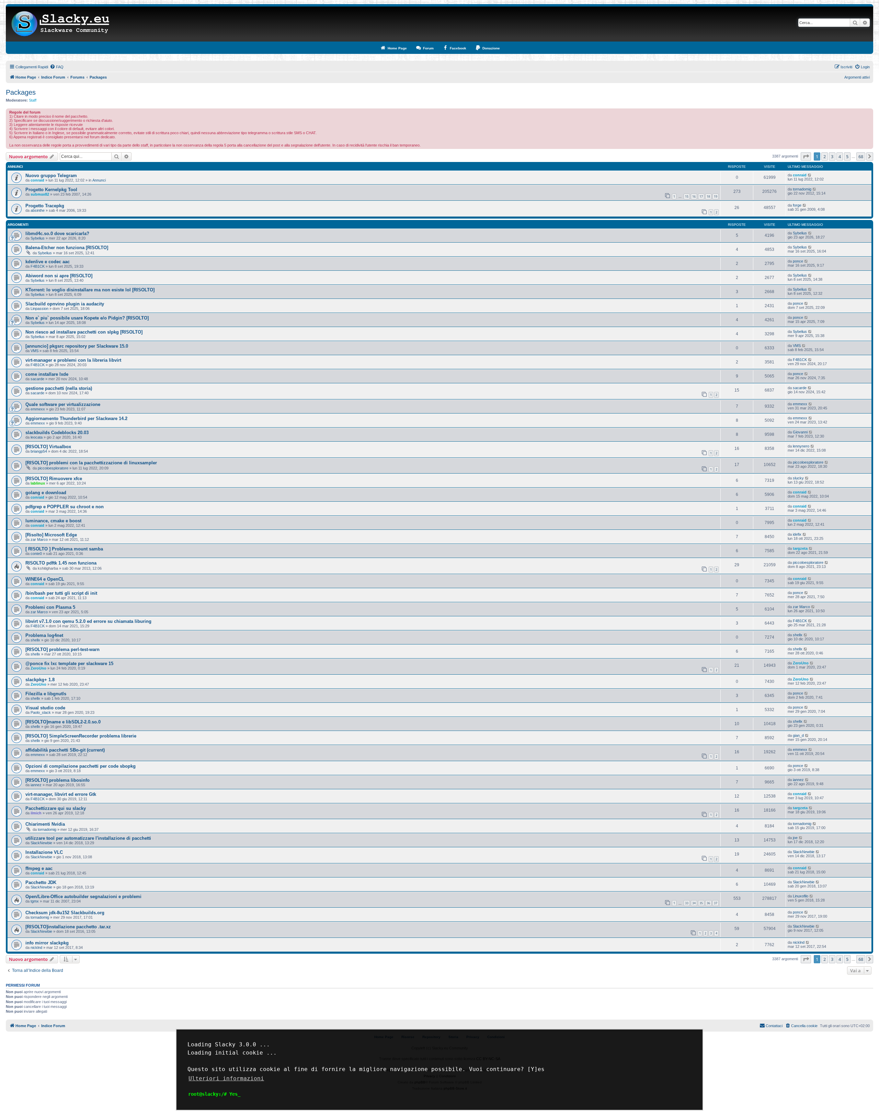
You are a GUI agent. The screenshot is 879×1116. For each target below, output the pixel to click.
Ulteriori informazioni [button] (226, 1078)
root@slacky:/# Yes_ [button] (214, 1094)
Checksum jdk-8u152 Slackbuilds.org (64, 912)
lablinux (38, 483)
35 (701, 903)
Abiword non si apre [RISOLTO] (58, 275)
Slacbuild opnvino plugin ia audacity (64, 303)
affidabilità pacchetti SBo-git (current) (65, 750)
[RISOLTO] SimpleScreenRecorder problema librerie (80, 736)
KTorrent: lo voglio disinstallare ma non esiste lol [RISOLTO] (90, 289)
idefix (797, 534)
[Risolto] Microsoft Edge (51, 534)
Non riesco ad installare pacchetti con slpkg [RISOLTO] (83, 332)
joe (795, 838)
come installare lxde (46, 374)
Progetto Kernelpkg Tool (51, 189)
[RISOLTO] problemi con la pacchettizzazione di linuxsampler (91, 462)
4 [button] (839, 156)
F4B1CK (38, 266)
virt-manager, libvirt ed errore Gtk (60, 794)
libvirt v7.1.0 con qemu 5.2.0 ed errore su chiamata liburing (88, 621)
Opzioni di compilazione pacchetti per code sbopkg (80, 766)
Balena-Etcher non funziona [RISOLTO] (66, 247)
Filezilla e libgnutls (45, 693)
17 (701, 196)
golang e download (45, 492)
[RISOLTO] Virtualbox (48, 446)
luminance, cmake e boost (53, 520)
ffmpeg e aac (39, 868)
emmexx (38, 409)
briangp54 (39, 451)
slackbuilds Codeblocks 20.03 (57, 432)
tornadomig (802, 189)
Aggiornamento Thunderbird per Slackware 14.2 (76, 418)
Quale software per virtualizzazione (62, 404)
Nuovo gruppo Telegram (51, 175)
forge (797, 205)
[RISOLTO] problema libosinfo (57, 780)
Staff (32, 100)
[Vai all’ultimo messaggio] (810, 175)
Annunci (99, 180)
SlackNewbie (41, 843)
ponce (798, 261)
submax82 (40, 194)
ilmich (36, 813)
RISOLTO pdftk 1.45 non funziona (60, 563)
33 (686, 903)
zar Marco (39, 539)
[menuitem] (57, 67)
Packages (21, 92)
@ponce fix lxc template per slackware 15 (69, 663)
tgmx (35, 901)
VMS (34, 351)
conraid (37, 180)
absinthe (38, 210)
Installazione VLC (44, 852)
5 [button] (847, 156)
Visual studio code (45, 707)
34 (694, 903)
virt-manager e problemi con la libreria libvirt (73, 360)
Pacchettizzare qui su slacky (55, 808)
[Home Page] (61, 24)
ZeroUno (38, 668)
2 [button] (824, 156)
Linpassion (39, 308)
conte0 (36, 553)
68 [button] (860, 156)
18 (708, 196)
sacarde (37, 379)
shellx (35, 640)
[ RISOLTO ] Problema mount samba (64, 548)
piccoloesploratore (53, 468)
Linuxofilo (800, 896)
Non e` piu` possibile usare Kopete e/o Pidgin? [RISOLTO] (87, 318)
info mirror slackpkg (47, 942)
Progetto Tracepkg (44, 205)
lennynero (801, 446)
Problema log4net (44, 635)
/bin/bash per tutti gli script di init (61, 593)
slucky (798, 478)
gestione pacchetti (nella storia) (58, 388)
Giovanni (800, 432)
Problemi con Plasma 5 (50, 607)
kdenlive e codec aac (47, 261)
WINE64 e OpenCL (44, 579)
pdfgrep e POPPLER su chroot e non (64, 506)
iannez (36, 785)
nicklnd (36, 947)
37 (715, 903)
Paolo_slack (41, 712)
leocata (37, 437)
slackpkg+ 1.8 (40, 679)
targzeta (800, 548)
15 (686, 196)
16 (694, 196)
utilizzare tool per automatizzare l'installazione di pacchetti (88, 838)
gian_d (798, 735)
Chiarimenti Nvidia (45, 824)
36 (708, 903)
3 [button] (832, 156)
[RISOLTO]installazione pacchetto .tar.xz (68, 926)
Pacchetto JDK (40, 882)
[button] (806, 156)
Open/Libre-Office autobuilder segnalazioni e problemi (83, 896)
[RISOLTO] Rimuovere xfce (53, 478)
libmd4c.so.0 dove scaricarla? (57, 233)
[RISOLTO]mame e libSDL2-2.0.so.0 (63, 721)
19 (715, 196)
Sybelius (38, 238)
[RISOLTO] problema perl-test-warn (62, 649)
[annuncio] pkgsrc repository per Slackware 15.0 (76, 346)
